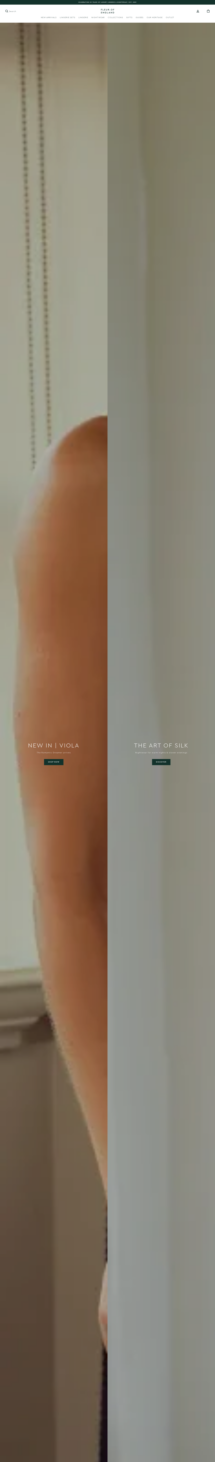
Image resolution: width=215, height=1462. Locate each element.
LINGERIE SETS (67, 17)
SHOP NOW (54, 762)
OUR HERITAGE (154, 17)
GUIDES (140, 17)
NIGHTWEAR (98, 17)
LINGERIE (83, 17)
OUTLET (170, 17)
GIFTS (129, 17)
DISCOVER (161, 762)
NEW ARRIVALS (49, 17)
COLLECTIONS (115, 17)
